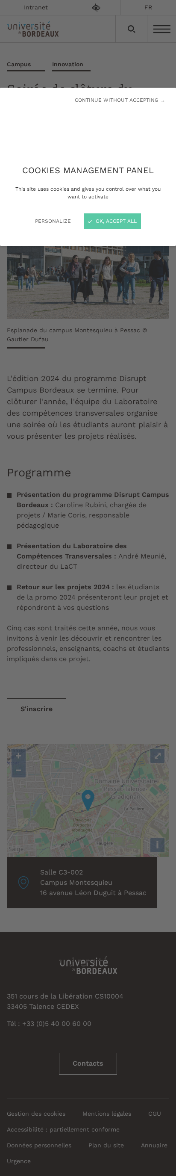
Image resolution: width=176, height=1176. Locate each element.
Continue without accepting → (120, 100)
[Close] (88, 588)
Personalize (53, 221)
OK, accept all (115, 221)
